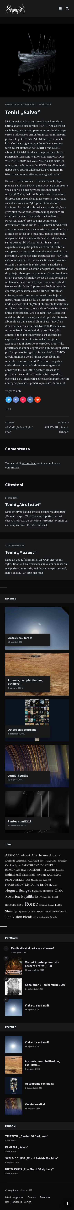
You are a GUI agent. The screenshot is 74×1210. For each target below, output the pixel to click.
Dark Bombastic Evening (18, 1201)
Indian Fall (13, 875)
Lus (28, 879)
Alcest (25, 855)
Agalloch (12, 855)
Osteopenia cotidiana (22, 730)
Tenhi (18, 391)
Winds (53, 917)
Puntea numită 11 (19, 821)
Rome (31, 903)
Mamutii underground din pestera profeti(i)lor (42, 964)
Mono (47, 879)
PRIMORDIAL (10, 905)
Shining (11, 911)
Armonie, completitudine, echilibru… (25, 682)
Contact (32, 1197)
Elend (23, 870)
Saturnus (43, 905)
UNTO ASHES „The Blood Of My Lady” (29, 1169)
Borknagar (62, 861)
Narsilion (53, 885)
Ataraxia (33, 860)
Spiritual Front (27, 911)
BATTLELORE (48, 860)
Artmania (21, 860)
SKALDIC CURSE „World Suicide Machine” (32, 1158)
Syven (40, 911)
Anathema (39, 855)
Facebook (45, 1197)
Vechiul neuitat (18, 776)
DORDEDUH (48, 865)
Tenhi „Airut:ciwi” (23, 504)
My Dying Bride (36, 884)
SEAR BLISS (55, 904)
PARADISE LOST (49, 896)
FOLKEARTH (34, 869)
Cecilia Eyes (12, 865)
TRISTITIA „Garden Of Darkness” (26, 1136)
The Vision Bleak (18, 917)
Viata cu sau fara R (20, 638)
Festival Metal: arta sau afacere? (32, 948)
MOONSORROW (14, 884)
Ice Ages (60, 870)
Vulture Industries (41, 917)
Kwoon (41, 874)
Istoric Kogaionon (14, 1197)
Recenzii (46, 104)
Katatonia (28, 874)
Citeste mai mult (37, 525)
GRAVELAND (49, 870)
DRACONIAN (12, 869)
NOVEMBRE (48, 891)
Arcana (54, 855)
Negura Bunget (18, 890)
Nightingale (37, 891)
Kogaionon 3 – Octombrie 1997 (45, 985)
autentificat (29, 463)
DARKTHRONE (30, 865)
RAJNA (20, 905)
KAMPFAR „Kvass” (16, 1147)
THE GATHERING (59, 911)
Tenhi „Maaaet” (20, 552)
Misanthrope (36, 880)
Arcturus (10, 860)
